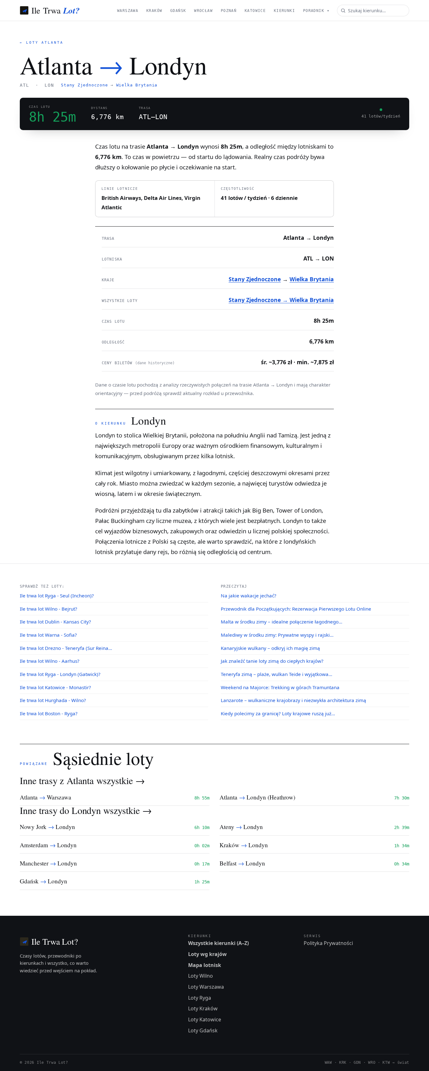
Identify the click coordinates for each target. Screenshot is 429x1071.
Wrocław (203, 10)
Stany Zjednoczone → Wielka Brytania (281, 300)
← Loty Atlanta (41, 43)
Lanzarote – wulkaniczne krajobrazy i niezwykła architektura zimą (293, 700)
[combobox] (373, 10)
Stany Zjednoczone (84, 85)
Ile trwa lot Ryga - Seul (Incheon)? (57, 595)
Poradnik (316, 10)
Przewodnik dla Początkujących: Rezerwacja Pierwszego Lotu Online (296, 609)
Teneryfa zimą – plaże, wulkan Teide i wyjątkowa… (276, 674)
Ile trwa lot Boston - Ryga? (49, 713)
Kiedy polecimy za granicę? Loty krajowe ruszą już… (278, 713)
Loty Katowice (204, 1019)
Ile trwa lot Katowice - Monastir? (55, 687)
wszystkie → (120, 780)
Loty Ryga (199, 997)
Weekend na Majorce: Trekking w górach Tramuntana (280, 687)
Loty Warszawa (206, 986)
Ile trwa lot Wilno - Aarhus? (49, 661)
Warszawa (127, 10)
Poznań (229, 10)
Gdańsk (178, 10)
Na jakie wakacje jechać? (248, 595)
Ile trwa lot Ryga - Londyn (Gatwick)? (60, 674)
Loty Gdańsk (203, 1030)
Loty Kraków (203, 1008)
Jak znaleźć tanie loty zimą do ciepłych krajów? (272, 661)
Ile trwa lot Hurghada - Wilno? (53, 700)
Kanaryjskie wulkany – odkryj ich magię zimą (270, 648)
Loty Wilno (200, 975)
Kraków (154, 10)
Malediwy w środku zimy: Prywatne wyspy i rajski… (277, 635)
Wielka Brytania (137, 85)
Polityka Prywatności (328, 943)
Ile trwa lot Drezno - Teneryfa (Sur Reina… (66, 648)
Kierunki (284, 10)
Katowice (255, 10)
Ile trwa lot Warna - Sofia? (48, 635)
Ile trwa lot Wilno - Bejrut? (48, 609)
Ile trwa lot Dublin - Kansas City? (55, 621)
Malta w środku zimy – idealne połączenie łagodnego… (281, 621)
